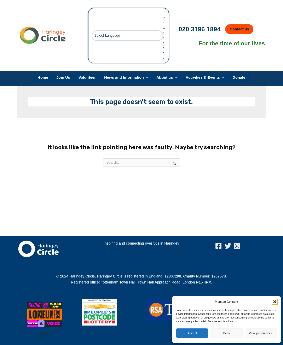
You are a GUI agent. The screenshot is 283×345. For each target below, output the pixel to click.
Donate (238, 77)
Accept (192, 333)
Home (42, 77)
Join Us (63, 77)
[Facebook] (218, 245)
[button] (275, 302)
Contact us (239, 29)
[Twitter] (227, 245)
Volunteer (87, 77)
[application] (146, 77)
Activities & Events (203, 77)
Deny (226, 333)
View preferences (260, 333)
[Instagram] (237, 245)
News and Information (124, 77)
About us (164, 77)
